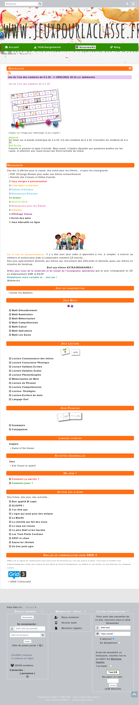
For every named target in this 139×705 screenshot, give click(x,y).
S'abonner (106, 639)
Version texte (69, 623)
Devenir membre (27, 617)
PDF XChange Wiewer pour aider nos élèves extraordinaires (45, 174)
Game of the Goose (23, 448)
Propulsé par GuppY (48, 697)
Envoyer (27, 641)
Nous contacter (70, 617)
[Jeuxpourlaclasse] (69, 16)
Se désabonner (109, 643)
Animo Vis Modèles (21, 293)
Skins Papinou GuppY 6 (58, 700)
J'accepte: (103, 666)
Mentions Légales (71, 628)
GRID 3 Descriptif (20, 582)
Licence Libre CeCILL (82, 700)
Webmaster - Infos (71, 611)
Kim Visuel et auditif (24, 466)
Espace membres (29, 611)
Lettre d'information (113, 611)
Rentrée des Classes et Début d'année (32, 177)
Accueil (24, 54)
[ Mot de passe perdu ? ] (27, 645)
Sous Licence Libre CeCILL (87, 697)
